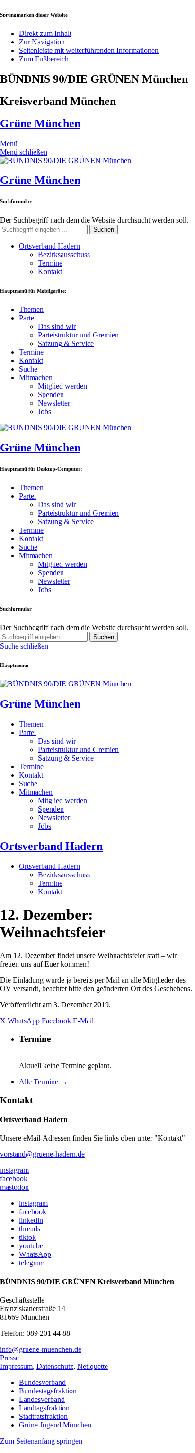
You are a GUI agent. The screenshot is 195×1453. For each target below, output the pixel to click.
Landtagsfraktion (44, 1408)
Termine (50, 263)
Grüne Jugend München (55, 1425)
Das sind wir (57, 326)
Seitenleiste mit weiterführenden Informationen (89, 50)
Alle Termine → (43, 1082)
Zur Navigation (42, 42)
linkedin (31, 1220)
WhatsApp (35, 1254)
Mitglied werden (62, 386)
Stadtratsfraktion (43, 1416)
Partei (27, 318)
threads (29, 1229)
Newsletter (54, 403)
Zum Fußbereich (44, 59)
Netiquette (92, 1366)
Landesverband (42, 1399)
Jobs (44, 411)
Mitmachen (36, 377)
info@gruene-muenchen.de (40, 1349)
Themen (31, 309)
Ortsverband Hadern (49, 246)
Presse (9, 1358)
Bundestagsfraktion (48, 1391)
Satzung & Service (66, 343)
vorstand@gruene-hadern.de (42, 1154)
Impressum (16, 1366)
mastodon (14, 1187)
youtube (31, 1246)
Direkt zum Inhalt (45, 33)
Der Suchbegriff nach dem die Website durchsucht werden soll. (94, 220)
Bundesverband (42, 1382)
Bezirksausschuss (64, 255)
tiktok (27, 1237)
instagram (14, 1170)
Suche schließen (24, 646)
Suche (28, 369)
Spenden (51, 394)
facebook (13, 1179)
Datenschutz (54, 1366)
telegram (31, 1263)
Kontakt (50, 272)
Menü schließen (23, 152)
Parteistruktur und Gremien (78, 335)
